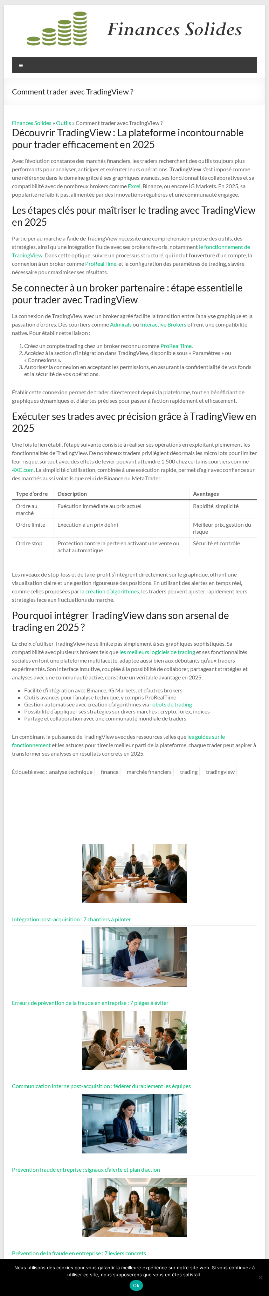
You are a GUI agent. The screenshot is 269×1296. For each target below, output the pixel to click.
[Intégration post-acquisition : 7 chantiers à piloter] (134, 876)
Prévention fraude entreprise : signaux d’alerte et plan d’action (86, 1169)
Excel (134, 186)
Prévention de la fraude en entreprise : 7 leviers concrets (79, 1253)
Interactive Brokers (163, 324)
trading (189, 771)
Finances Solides (31, 122)
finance (109, 771)
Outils (63, 122)
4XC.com (23, 469)
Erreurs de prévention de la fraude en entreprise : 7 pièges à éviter (90, 1002)
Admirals (121, 324)
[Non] (260, 1277)
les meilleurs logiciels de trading (157, 652)
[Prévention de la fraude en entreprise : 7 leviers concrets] (134, 1210)
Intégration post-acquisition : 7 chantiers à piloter (71, 919)
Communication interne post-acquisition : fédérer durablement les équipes (101, 1086)
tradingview (220, 771)
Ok (136, 1285)
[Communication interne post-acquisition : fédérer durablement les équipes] (134, 1044)
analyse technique (70, 771)
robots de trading (171, 704)
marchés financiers (149, 771)
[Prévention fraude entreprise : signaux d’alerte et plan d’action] (134, 1127)
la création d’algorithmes (109, 591)
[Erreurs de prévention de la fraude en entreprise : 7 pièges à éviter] (134, 960)
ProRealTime (100, 263)
